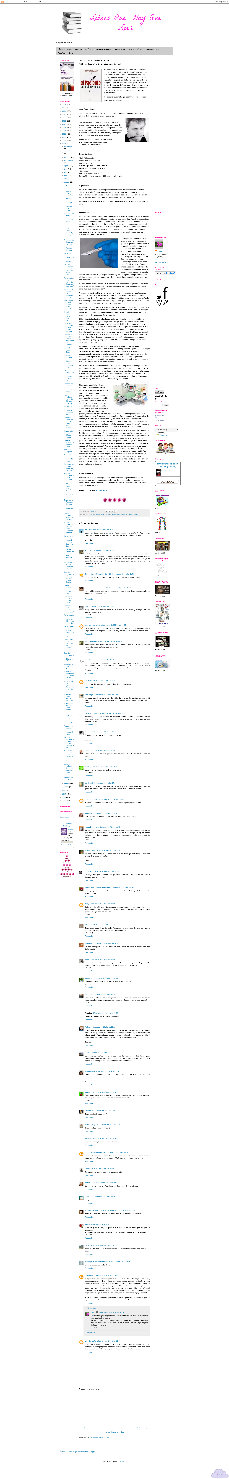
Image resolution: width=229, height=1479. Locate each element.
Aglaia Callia (90, 850)
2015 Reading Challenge (67, 824)
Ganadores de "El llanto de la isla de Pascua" (69, 257)
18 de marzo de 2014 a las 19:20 (102, 904)
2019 (64, 127)
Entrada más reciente (88, 1428)
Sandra (88, 1169)
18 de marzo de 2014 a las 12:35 (113, 625)
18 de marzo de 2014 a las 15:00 (102, 750)
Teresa (87, 1224)
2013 (64, 791)
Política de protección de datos (98, 49)
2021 (64, 121)
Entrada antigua (143, 1428)
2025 (64, 108)
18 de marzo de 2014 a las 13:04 (106, 695)
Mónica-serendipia (92, 625)
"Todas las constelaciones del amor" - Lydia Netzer (68, 423)
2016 (64, 137)
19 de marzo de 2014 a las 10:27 (104, 1139)
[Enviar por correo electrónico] (106, 511)
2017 (64, 134)
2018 (64, 131)
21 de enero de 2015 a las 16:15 (111, 1312)
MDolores (89, 925)
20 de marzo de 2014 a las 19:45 (102, 1197)
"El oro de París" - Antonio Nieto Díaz (68, 697)
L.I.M (87, 1053)
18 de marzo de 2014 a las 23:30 (108, 1071)
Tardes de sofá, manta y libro (97, 574)
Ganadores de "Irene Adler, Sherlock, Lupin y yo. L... (69, 232)
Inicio (117, 1428)
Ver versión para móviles (114, 1432)
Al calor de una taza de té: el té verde (69, 458)
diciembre (68, 146)
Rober (87, 1027)
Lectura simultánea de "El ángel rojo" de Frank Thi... (69, 375)
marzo (67, 182)
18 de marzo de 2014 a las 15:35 (111, 799)
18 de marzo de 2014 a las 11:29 (109, 530)
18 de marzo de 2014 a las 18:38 (106, 871)
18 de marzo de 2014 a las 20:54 (105, 978)
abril (66, 179)
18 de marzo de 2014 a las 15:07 (105, 767)
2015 (64, 140)
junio (66, 172)
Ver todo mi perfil (161, 262)
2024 (64, 111)
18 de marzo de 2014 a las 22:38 (102, 1053)
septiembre (68, 160)
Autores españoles (94, 514)
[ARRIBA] (220, 1474)
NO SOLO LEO (91, 641)
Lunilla (88, 783)
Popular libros (102, 490)
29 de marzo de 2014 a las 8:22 (120, 1261)
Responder (89, 543)
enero (66, 787)
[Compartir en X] (111, 511)
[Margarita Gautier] (156, 418)
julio (66, 169)
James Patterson (167, 472)
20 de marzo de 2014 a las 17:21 (105, 1183)
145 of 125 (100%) (66, 844)
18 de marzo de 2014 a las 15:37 (105, 813)
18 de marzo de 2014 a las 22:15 (103, 1027)
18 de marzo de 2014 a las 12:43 (101, 660)
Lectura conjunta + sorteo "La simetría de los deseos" (68, 718)
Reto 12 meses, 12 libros (68, 350)
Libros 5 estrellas (127, 514)
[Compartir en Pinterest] (115, 511)
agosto (67, 166)
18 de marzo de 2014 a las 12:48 (105, 681)
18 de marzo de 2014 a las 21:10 (102, 994)
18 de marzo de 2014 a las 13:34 (104, 732)
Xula (86, 551)
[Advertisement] (114, 1408)
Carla (87, 1245)
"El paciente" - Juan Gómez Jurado (68, 434)
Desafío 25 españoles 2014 (110, 514)
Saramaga (89, 695)
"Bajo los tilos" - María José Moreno (67, 316)
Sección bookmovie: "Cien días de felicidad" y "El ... (69, 742)
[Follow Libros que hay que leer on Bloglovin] (165, 274)
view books (70, 847)
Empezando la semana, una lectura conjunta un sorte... (69, 190)
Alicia (87, 994)
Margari (88, 1092)
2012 (64, 794)
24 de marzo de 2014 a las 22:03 (103, 1224)
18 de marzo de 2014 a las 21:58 (105, 1013)
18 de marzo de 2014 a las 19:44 (105, 925)
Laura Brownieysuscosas (95, 588)
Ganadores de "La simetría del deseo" (69, 609)
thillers (136, 514)
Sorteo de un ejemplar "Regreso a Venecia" (69, 467)
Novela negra (119, 49)
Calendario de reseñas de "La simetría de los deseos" (68, 204)
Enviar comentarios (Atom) (100, 1438)
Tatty (87, 904)
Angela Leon (90, 1071)
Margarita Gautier (160, 415)
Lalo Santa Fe (90, 1341)
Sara (86, 660)
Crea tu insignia (159, 420)
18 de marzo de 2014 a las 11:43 (118, 588)
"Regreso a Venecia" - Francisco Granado (68, 566)
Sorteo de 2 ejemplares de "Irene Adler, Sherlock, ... (69, 554)
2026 (64, 105)
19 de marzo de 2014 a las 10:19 (109, 1125)
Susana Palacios (91, 799)
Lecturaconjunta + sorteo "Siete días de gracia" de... (69, 686)
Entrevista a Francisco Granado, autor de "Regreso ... (68, 505)
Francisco (89, 871)
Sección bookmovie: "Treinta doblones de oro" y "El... (69, 478)
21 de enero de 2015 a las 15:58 (105, 1275)
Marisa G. (89, 1183)
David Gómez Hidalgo (93, 1152)
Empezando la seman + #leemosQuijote (69, 443)
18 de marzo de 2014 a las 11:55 (101, 606)
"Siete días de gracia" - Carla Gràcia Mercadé (68, 327)
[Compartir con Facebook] (113, 511)
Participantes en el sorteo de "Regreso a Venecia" (69, 282)
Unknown (89, 1275)
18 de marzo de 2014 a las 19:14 (123, 888)
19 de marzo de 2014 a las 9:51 (104, 1111)
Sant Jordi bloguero (68, 451)
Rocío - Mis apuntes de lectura (97, 888)
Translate (163, 435)
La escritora (165, 470)
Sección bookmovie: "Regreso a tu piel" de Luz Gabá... (69, 577)
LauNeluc (89, 681)
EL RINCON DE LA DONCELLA (97, 1210)
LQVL (87, 1197)
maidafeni (89, 943)
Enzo (87, 960)
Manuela (88, 813)
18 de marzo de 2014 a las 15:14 (103, 783)
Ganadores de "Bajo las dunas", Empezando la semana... (69, 340)
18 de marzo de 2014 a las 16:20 (108, 850)
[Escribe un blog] (109, 511)
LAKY (93, 1312)
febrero (67, 783)
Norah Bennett (91, 827)
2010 (64, 801)
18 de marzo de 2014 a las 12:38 (109, 641)
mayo (66, 175)
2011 (64, 797)
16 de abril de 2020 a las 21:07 (108, 1341)
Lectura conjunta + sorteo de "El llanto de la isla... (69, 399)
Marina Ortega (90, 1125)
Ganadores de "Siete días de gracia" (68, 599)
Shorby (88, 732)
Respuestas (91, 1308)
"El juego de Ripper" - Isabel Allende (68, 706)
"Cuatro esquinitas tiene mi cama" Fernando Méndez (68, 528)
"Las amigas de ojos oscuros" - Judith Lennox (68, 305)
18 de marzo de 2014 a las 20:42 (106, 943)
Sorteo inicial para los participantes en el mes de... (68, 388)
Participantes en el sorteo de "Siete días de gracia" (69, 619)
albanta (88, 1139)
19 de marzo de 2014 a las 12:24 (115, 1152)
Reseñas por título (65, 53)
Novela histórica (135, 49)
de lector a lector (92, 713)
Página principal (64, 49)
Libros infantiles (152, 49)
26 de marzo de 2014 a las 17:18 (102, 1245)
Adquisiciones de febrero (68, 666)
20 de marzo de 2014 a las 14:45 (103, 1169)
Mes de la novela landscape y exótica (68, 516)
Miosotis (88, 978)
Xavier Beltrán (90, 530)
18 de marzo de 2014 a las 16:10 (109, 827)
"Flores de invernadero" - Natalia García (69, 674)
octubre (67, 157)
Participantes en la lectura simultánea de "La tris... (69, 631)
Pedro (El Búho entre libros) (96, 1261)
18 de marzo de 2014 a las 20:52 (102, 960)
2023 (64, 114)
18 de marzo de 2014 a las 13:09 (111, 713)
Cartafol (88, 1111)
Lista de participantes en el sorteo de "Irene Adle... (68, 270)
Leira (87, 750)
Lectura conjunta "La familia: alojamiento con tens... (69, 769)
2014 (64, 144)
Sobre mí (78, 49)
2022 (64, 118)
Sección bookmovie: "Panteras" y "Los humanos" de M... (69, 361)
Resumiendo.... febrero (69, 778)
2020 (64, 124)
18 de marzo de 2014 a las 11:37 (121, 574)
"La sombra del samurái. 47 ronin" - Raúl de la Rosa (68, 541)
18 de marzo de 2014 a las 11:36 (101, 551)
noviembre (68, 152)
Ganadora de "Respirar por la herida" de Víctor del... (69, 219)
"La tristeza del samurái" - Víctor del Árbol (68, 410)
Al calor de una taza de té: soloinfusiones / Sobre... (69, 756)
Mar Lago (89, 767)
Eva (86, 606)
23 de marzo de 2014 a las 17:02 (122, 1210)
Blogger (122, 1461)
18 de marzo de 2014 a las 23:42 (104, 1092)
